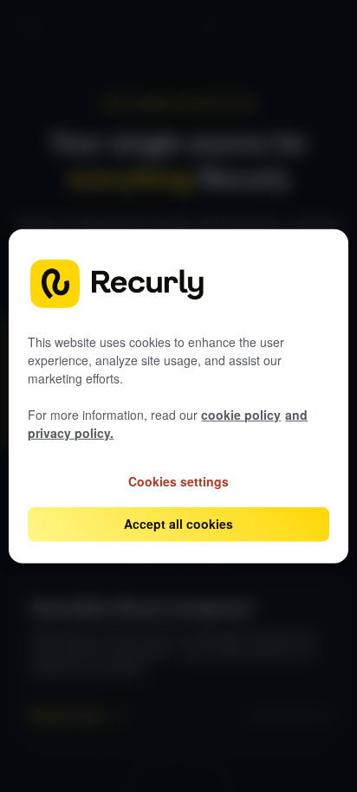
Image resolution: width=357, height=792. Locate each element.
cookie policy (241, 414)
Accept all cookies (178, 523)
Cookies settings (178, 480)
